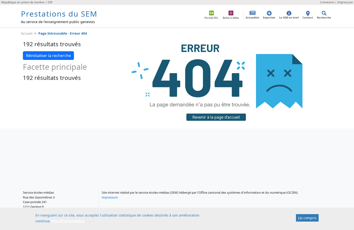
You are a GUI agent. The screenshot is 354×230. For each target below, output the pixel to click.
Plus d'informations (68, 221)
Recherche (324, 17)
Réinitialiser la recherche (48, 55)
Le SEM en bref (289, 17)
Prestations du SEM (59, 13)
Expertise (269, 17)
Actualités (252, 17)
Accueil (27, 33)
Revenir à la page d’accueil (216, 117)
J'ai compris (307, 218)
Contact (307, 17)
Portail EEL (211, 17)
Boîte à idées (231, 17)
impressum (110, 197)
